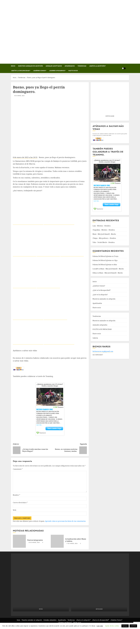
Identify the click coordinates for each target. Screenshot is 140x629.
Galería (95, 338)
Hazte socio (73, 71)
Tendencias (82, 66)
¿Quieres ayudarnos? (57, 71)
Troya (116, 256)
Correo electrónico (20, 502)
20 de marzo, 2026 (34, 542)
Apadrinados (70, 66)
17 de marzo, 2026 (72, 543)
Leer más (100, 626)
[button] (128, 68)
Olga (115, 260)
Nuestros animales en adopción (30, 66)
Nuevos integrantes (35, 540)
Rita (115, 265)
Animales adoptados (54, 66)
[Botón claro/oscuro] (124, 68)
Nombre (16, 495)
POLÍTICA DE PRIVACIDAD (102, 329)
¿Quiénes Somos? (39, 71)
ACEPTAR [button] (133, 626)
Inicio (13, 66)
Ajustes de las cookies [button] (112, 626)
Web (14, 510)
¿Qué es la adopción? (97, 66)
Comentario (18, 469)
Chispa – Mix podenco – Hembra (104, 238)
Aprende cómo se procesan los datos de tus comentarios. (65, 521)
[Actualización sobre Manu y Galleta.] (57, 541)
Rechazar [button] (125, 626)
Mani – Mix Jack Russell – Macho (104, 234)
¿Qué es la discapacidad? (20, 71)
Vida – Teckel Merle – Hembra (104, 242)
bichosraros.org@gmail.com (103, 351)
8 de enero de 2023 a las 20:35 (25, 157)
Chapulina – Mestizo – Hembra (104, 230)
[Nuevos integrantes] (19, 541)
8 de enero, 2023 (19, 96)
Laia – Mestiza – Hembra (101, 226)
